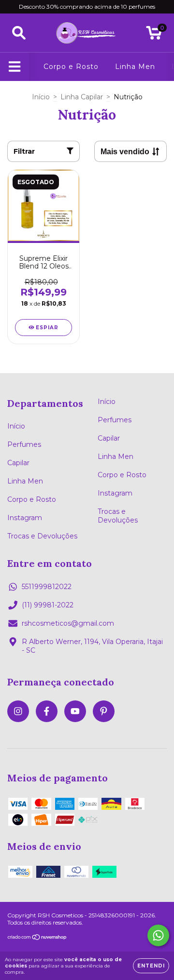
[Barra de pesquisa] (18, 33)
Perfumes (24, 444)
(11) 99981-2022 (47, 605)
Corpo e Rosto (71, 66)
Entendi (151, 966)
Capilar (18, 462)
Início (41, 97)
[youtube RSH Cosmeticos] (75, 711)
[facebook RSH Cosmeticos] (47, 711)
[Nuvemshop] (37, 938)
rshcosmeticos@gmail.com (68, 623)
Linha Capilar (81, 97)
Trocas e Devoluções (42, 536)
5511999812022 (47, 586)
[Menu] (15, 67)
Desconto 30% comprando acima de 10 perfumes (87, 6)
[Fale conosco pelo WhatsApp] (158, 935)
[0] (154, 35)
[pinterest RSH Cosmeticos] (104, 711)
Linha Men (135, 66)
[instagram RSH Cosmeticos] (18, 711)
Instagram (24, 517)
